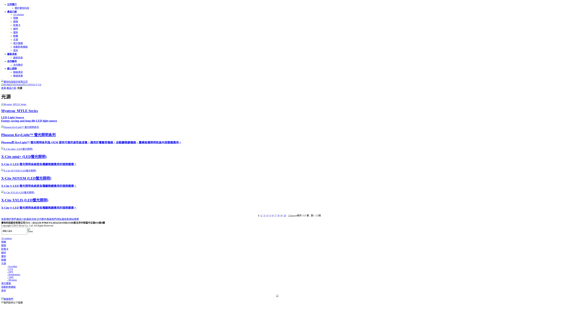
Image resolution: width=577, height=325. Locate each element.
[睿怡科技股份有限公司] (14, 81)
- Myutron (12, 280)
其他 (15, 50)
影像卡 (16, 25)
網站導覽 (74, 219)
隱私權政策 (63, 219)
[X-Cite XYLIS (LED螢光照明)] (17, 192)
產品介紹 (11, 88)
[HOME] (6, 84)
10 (285, 215)
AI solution (18, 14)
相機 (15, 18)
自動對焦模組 (20, 47)
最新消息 (31, 219)
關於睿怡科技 (22, 8)
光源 (15, 39)
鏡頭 (15, 21)
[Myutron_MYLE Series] (13, 104)
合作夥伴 (18, 65)
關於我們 (11, 219)
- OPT (10, 272)
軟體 (15, 36)
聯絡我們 (51, 219)
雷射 (15, 32)
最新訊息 (18, 57)
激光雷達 (18, 43)
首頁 (3, 88)
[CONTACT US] (32, 84)
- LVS (10, 269)
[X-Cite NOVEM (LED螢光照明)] (18, 170)
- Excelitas (12, 266)
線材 (15, 29)
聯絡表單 (18, 75)
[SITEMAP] (17, 84)
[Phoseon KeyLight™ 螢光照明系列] (20, 127)
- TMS (10, 277)
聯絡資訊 (18, 72)
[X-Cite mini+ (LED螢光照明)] (17, 149)
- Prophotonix (13, 274)
